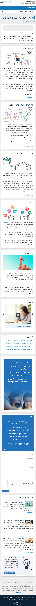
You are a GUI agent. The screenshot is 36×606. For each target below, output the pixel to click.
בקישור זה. (18, 593)
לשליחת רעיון (9, 573)
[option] (18, 316)
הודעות (11, 597)
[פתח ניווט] (1, 2)
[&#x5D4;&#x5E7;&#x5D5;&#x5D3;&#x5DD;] (32, 313)
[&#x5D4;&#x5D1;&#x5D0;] (3, 313)
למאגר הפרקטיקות (29, 22)
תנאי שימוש (20, 599)
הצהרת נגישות (12, 599)
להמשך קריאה (29, 98)
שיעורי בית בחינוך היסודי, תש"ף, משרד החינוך (20, 340)
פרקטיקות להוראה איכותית (27, 11)
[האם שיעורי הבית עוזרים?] (18, 314)
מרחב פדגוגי (31, 8)
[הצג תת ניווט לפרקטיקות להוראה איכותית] (2, 11)
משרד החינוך (29, 1)
